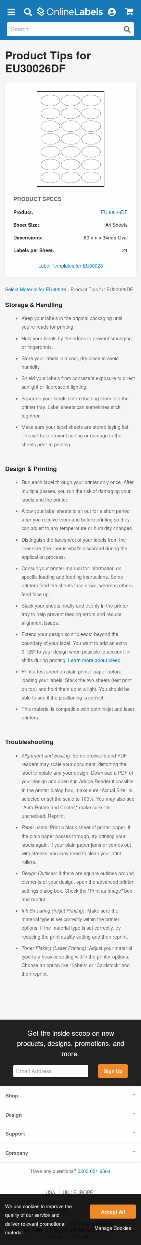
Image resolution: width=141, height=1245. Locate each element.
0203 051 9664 (94, 1170)
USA (50, 1192)
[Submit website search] (127, 29)
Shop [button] (11, 1095)
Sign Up (113, 1071)
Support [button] (15, 1133)
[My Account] (111, 12)
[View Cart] (129, 12)
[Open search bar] (28, 12)
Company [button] (16, 1152)
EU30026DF (114, 212)
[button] (11, 12)
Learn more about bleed (94, 660)
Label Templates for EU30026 (70, 265)
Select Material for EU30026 (35, 289)
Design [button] (13, 1114)
